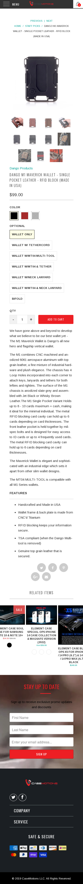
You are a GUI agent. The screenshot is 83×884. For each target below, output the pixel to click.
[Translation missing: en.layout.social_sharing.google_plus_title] (35, 576)
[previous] (35, 77)
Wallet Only (22, 234)
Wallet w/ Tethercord (31, 245)
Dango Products (21, 168)
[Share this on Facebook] (52, 567)
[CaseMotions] (41, 4)
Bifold (17, 298)
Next (49, 21)
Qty (13, 310)
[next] (48, 77)
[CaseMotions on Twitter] (13, 797)
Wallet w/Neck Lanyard (31, 277)
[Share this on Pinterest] (63, 567)
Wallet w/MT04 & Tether (32, 266)
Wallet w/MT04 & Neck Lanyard (37, 288)
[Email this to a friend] (46, 576)
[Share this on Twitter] (41, 567)
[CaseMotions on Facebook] (22, 797)
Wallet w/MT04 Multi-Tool (33, 255)
